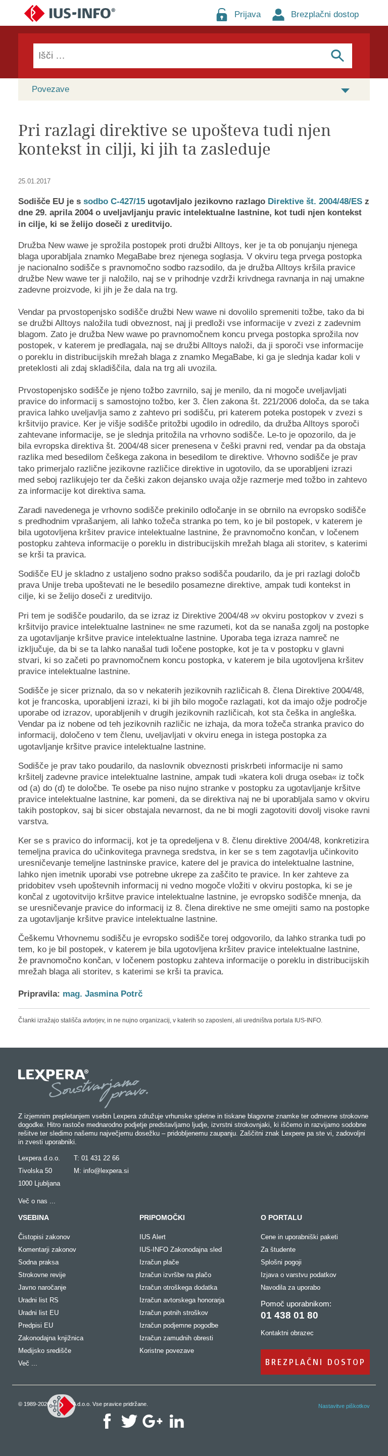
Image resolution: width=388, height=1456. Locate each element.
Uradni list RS (38, 1300)
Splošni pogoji (281, 1262)
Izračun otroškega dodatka (178, 1287)
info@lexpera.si (106, 1171)
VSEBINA (33, 1217)
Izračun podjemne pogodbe (178, 1325)
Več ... (27, 1363)
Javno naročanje (42, 1287)
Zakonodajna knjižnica (50, 1338)
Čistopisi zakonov (44, 1237)
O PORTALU (281, 1217)
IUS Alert (152, 1237)
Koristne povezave (166, 1350)
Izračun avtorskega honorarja (181, 1300)
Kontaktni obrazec (287, 1333)
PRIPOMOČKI (162, 1217)
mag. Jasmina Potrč (102, 994)
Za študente (278, 1249)
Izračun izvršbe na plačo (175, 1275)
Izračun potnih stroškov (173, 1313)
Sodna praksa (38, 1262)
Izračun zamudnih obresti (176, 1338)
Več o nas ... (37, 1201)
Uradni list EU (38, 1313)
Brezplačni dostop (325, 14)
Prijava (247, 14)
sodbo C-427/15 (114, 201)
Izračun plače (159, 1262)
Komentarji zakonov (47, 1249)
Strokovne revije (42, 1275)
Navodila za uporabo (290, 1287)
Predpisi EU (35, 1325)
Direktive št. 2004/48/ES (315, 201)
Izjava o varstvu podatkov (298, 1275)
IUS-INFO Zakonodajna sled (180, 1249)
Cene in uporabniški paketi (299, 1237)
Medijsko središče (44, 1350)
